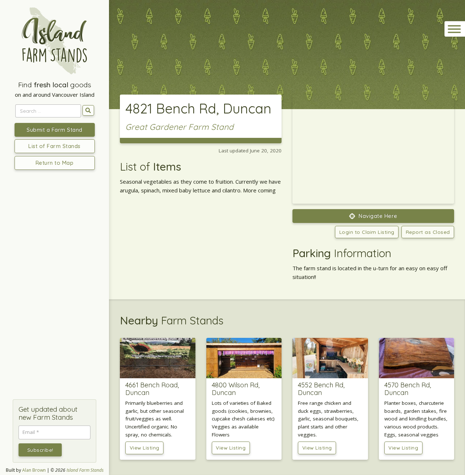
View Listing (144, 447)
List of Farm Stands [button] (54, 146)
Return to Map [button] (55, 162)
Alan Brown (34, 470)
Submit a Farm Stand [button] (54, 129)
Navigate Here (377, 215)
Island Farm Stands (85, 470)
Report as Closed (428, 232)
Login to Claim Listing (367, 232)
